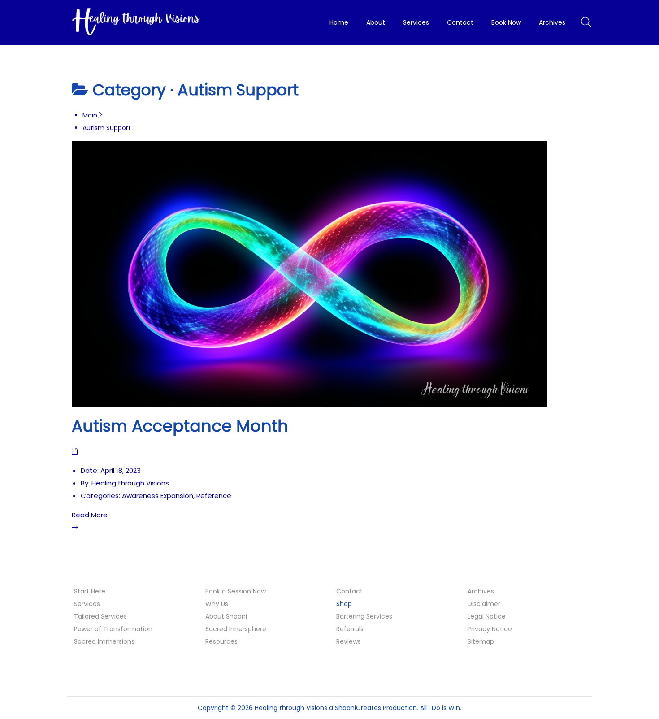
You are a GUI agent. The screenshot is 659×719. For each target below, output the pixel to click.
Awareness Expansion (157, 495)
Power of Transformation (113, 628)
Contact (349, 591)
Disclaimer (484, 603)
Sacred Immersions (104, 641)
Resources (221, 641)
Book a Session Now (235, 591)
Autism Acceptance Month (180, 426)
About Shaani (226, 616)
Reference (213, 495)
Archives (481, 591)
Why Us (216, 603)
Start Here (89, 591)
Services (87, 603)
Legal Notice (487, 616)
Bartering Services (364, 616)
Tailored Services (100, 616)
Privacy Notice (490, 628)
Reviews (348, 641)
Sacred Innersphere (235, 628)
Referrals (350, 628)
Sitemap (481, 641)
